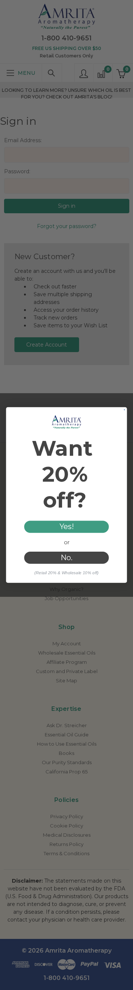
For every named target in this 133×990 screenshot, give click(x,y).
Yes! (66, 526)
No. (67, 557)
